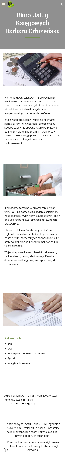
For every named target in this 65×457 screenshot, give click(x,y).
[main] (32, 24)
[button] (4, 4)
